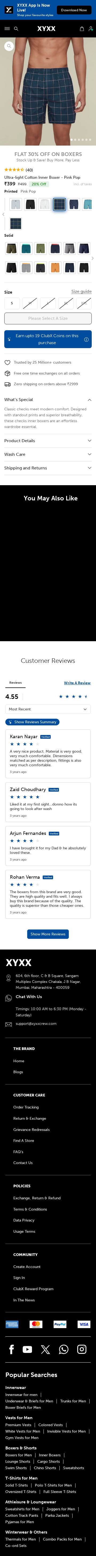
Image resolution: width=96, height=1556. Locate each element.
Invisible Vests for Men (66, 1431)
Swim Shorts (16, 1468)
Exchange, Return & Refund (37, 1198)
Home (18, 1061)
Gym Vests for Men (21, 1438)
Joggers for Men (60, 1509)
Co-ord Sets (15, 1546)
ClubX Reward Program (33, 1289)
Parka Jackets (57, 1516)
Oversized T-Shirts (20, 1492)
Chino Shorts (45, 1468)
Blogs (18, 1072)
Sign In (19, 1277)
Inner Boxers (50, 1455)
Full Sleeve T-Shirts (59, 1492)
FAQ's (18, 1152)
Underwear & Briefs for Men (29, 1401)
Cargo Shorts (48, 1462)
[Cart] (82, 28)
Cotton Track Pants (21, 1516)
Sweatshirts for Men (22, 1509)
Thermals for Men (20, 1539)
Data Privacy (23, 1220)
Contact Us (23, 1163)
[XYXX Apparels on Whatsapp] (64, 1349)
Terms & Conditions (30, 1209)
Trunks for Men (73, 1401)
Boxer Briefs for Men (23, 1408)
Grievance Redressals (31, 1129)
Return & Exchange (29, 1118)
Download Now (74, 10)
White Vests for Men (22, 1431)
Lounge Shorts (17, 1462)
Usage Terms (24, 1231)
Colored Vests (50, 1425)
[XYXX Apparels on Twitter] (45, 1349)
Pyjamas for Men (19, 1522)
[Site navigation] (7, 28)
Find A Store (23, 1140)
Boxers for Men (18, 1455)
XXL (84, 303)
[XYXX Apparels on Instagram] (82, 1349)
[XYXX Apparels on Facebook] (11, 1349)
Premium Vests (18, 1425)
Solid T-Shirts (16, 1485)
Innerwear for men (21, 1395)
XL (66, 303)
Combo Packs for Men (62, 1539)
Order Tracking (26, 1107)
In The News (24, 1300)
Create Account (27, 1267)
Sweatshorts (73, 1468)
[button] (92, 214)
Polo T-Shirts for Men (53, 1485)
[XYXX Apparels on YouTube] (27, 1349)
